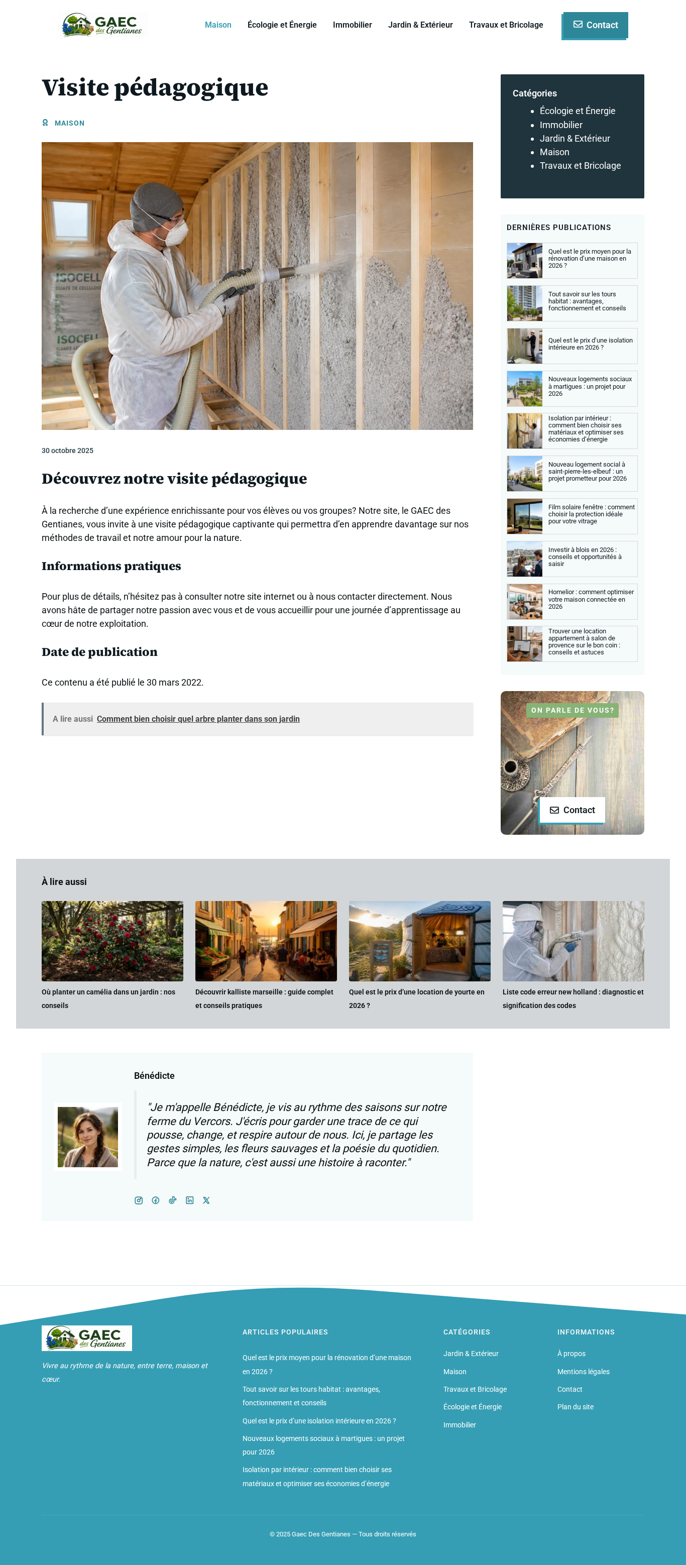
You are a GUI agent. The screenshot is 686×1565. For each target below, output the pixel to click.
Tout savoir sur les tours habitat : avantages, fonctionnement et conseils (587, 301)
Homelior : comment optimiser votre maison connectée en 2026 (591, 599)
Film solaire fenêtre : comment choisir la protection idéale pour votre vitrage (591, 514)
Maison (218, 25)
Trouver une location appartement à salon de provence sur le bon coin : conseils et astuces (584, 641)
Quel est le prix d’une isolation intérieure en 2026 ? (590, 344)
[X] (189, 1200)
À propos (571, 1354)
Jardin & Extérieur (420, 25)
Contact (570, 1389)
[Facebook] (138, 1200)
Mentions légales (583, 1372)
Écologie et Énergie (282, 25)
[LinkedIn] (172, 1200)
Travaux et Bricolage (506, 25)
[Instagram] (155, 1200)
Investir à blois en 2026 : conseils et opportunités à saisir (585, 557)
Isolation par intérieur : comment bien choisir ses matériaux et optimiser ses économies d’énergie (586, 428)
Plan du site (575, 1407)
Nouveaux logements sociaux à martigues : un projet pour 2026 (590, 386)
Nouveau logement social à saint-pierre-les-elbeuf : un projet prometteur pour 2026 (587, 471)
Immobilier (352, 25)
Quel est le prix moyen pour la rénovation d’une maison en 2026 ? (589, 258)
